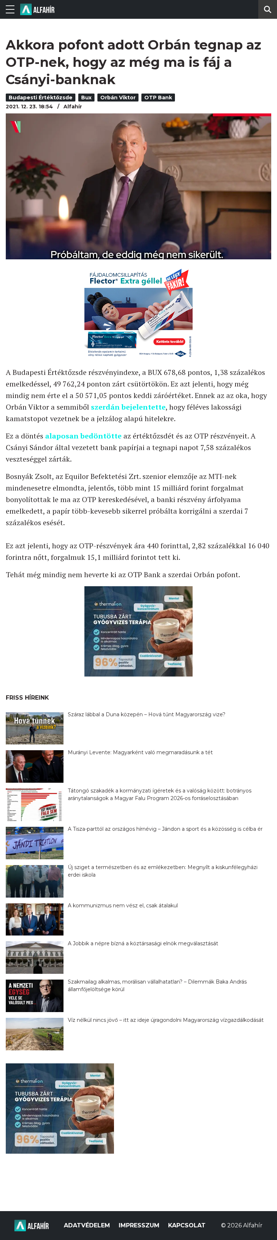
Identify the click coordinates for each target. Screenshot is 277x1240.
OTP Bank (158, 97)
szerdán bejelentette (128, 407)
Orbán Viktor (118, 97)
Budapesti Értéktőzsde (40, 97)
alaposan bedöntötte (83, 436)
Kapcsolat (187, 1225)
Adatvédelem (87, 1225)
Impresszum (139, 1225)
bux (86, 97)
